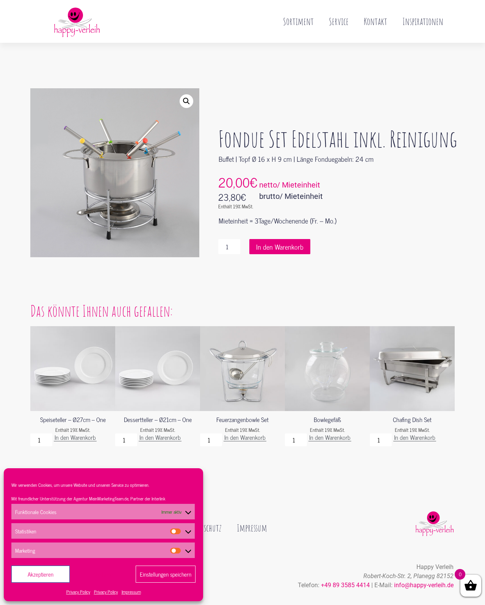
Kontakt (375, 21)
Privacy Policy (78, 592)
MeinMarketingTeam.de (108, 498)
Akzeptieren (40, 574)
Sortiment (298, 21)
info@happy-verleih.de (424, 585)
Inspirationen (422, 21)
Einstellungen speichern (165, 574)
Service (339, 21)
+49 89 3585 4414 (345, 585)
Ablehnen (103, 574)
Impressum (131, 592)
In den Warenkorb (280, 246)
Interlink (158, 498)
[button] (186, 101)
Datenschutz (204, 528)
